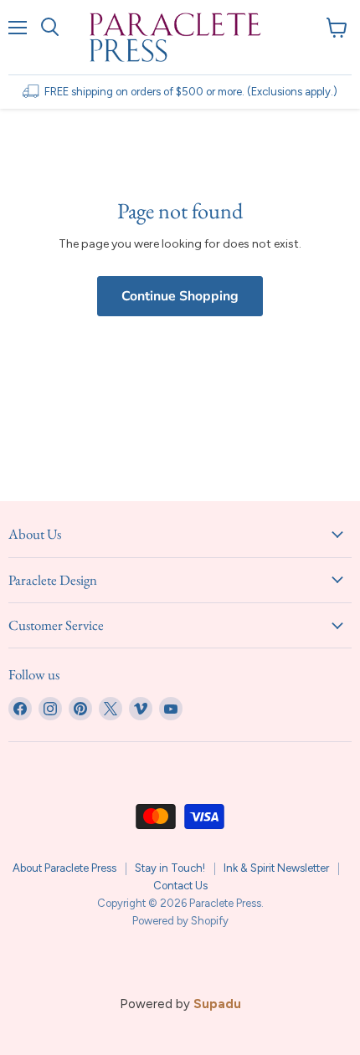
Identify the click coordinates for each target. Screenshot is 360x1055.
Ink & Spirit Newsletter (276, 868)
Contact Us (180, 885)
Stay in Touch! (170, 868)
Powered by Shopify (180, 920)
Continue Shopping (180, 296)
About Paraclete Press (64, 868)
